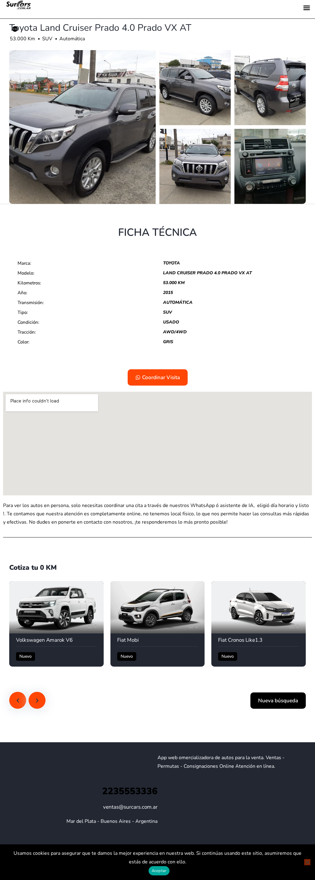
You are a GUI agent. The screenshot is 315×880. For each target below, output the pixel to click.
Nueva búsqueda (278, 700)
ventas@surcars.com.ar (130, 807)
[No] (307, 862)
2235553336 (130, 791)
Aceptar (159, 871)
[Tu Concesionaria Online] (15, 29)
